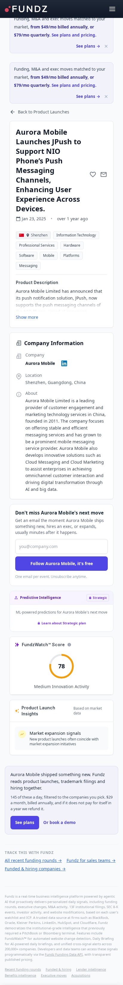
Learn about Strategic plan (63, 623)
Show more (27, 317)
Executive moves (54, 975)
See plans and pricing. (74, 35)
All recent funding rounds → (33, 860)
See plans (24, 822)
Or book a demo (59, 822)
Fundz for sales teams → (91, 860)
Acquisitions (80, 975)
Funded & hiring (58, 969)
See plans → (88, 46)
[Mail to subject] (103, 174)
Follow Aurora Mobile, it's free (61, 563)
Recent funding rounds (23, 969)
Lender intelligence (91, 969)
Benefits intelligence (20, 975)
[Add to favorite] (92, 174)
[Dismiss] (106, 46)
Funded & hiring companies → (35, 869)
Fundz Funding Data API (64, 954)
